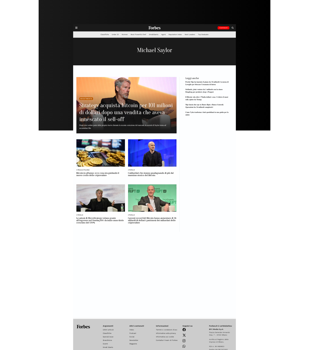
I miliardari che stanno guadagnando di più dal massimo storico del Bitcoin (151, 174)
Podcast (132, 333)
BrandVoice (107, 340)
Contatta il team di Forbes (167, 340)
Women (125, 34)
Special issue (108, 337)
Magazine (133, 344)
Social (131, 337)
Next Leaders (190, 34)
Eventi (105, 344)
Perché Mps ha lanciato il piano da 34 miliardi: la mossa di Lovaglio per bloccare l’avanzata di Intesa (207, 83)
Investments (86, 99)
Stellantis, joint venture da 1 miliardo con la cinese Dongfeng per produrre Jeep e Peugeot (204, 90)
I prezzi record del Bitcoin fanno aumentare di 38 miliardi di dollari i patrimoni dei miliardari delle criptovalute (152, 220)
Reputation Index (175, 34)
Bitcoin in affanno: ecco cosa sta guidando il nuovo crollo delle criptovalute (97, 174)
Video (131, 330)
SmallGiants (153, 34)
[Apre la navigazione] (76, 28)
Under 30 (115, 34)
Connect (223, 28)
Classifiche (105, 34)
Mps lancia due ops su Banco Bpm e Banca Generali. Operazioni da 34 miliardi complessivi (204, 105)
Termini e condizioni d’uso (166, 330)
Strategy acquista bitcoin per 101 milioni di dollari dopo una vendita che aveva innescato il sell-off (126, 112)
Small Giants (108, 347)
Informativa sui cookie (165, 337)
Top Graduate (203, 34)
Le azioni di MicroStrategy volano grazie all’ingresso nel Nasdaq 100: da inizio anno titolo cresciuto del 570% (100, 220)
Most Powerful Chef (138, 34)
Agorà (163, 34)
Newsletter (133, 340)
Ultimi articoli (108, 330)
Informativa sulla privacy (166, 333)
